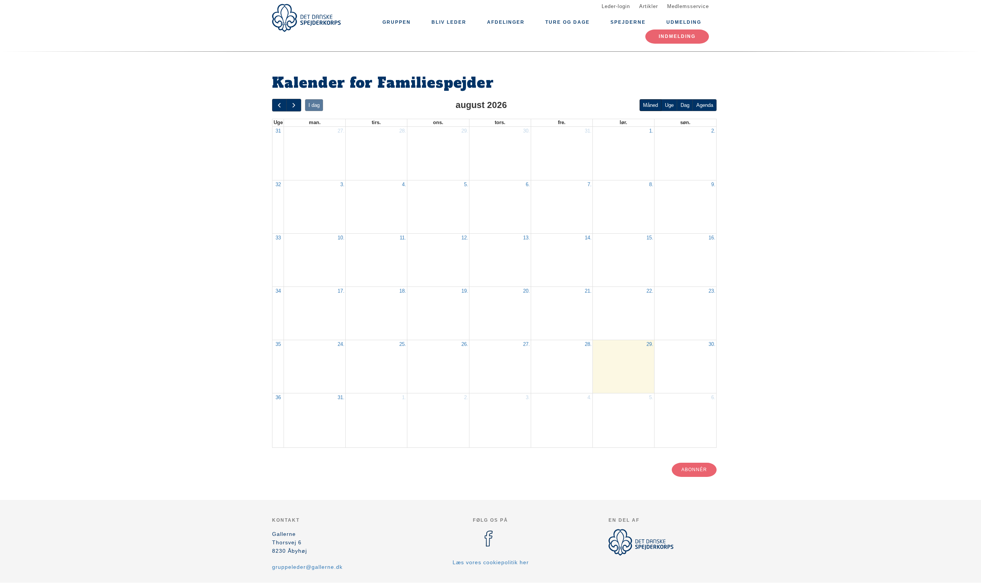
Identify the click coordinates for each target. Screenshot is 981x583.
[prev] (279, 105)
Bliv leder (448, 22)
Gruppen (396, 22)
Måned (650, 105)
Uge (669, 105)
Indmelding (677, 36)
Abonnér (694, 469)
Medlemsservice (688, 6)
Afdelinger (506, 22)
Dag (685, 105)
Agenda (704, 105)
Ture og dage (567, 22)
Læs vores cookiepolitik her (491, 562)
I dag (314, 105)
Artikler (648, 6)
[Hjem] (306, 18)
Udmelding (683, 22)
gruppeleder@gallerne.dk (307, 567)
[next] (293, 105)
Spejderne (628, 22)
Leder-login (616, 6)
